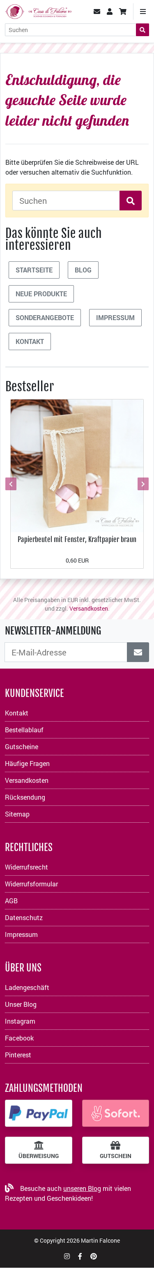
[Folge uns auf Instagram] (67, 1256)
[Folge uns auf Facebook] (80, 1256)
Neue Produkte (41, 293)
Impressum (115, 317)
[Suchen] (142, 29)
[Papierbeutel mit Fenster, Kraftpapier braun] (77, 465)
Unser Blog (21, 1004)
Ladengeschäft (27, 987)
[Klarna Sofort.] (116, 1113)
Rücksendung (25, 797)
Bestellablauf (24, 729)
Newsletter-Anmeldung (53, 631)
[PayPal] (39, 1113)
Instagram (20, 1021)
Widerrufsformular (31, 883)
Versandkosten (88, 608)
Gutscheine (21, 746)
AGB (11, 900)
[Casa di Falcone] (38, 10)
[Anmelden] (138, 652)
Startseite (34, 269)
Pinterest (18, 1054)
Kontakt (30, 341)
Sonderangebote (45, 317)
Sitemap (17, 814)
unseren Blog (82, 1188)
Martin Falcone (100, 1240)
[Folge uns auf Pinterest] (93, 1256)
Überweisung (38, 1156)
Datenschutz (24, 917)
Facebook (19, 1038)
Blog (83, 269)
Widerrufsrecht (26, 867)
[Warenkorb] (123, 11)
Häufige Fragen (27, 763)
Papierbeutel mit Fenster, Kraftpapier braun (77, 539)
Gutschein (115, 1156)
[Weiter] (142, 483)
